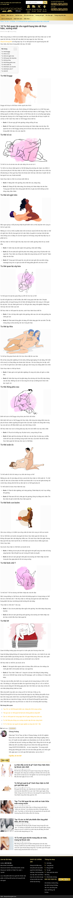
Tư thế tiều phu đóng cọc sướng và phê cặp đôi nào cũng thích (22, 720)
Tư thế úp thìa (6, 60)
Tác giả (48, 870)
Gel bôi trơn (18, 15)
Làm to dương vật (6, 19)
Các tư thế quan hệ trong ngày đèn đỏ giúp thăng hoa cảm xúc (22, 716)
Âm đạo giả (49, 15)
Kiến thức (27, 19)
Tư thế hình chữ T (7, 69)
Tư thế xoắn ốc (6, 64)
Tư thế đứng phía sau (8, 62)
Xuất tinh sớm (18, 19)
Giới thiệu (49, 863)
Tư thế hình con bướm (8, 67)
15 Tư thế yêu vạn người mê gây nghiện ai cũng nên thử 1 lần (22, 724)
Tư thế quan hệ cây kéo (8, 58)
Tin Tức (7, 21)
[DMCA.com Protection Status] (64, 880)
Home (3, 15)
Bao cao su (10, 15)
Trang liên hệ (50, 865)
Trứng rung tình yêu (60, 15)
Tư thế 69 (4, 71)
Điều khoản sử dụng (52, 877)
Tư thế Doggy (5, 51)
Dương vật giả (40, 15)
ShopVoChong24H (6, 41)
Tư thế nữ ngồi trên (7, 56)
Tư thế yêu (12, 21)
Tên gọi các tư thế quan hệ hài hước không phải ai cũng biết (21, 713)
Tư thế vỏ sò (5, 54)
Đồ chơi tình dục (29, 15)
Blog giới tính (50, 867)
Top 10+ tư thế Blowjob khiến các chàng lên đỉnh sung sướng (22, 709)
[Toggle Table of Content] (14, 49)
